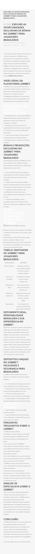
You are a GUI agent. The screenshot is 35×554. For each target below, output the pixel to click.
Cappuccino (7, 45)
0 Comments (15, 45)
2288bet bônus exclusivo (15, 76)
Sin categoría (19, 42)
